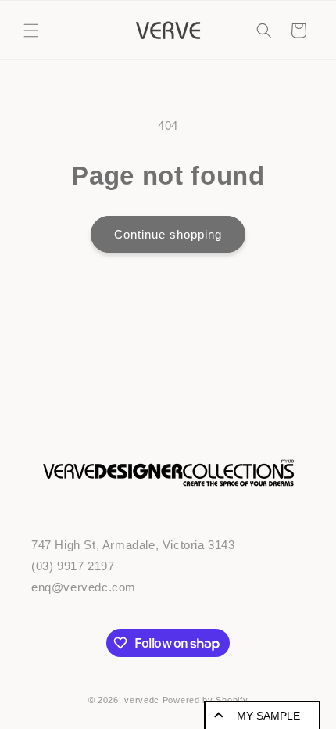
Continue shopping (168, 234)
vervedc (141, 700)
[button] (31, 30)
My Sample (268, 715)
